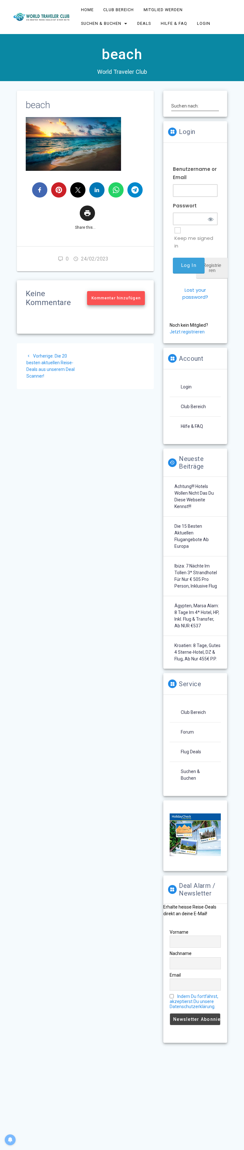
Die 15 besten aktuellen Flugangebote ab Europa (191, 536)
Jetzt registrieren (187, 331)
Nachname (181, 953)
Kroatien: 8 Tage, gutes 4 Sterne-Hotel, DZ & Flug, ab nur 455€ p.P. (197, 652)
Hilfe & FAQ (174, 23)
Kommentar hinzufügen (116, 298)
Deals (144, 23)
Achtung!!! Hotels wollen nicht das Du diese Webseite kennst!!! (194, 496)
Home (87, 9)
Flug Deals (191, 751)
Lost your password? (195, 293)
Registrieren (212, 267)
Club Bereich (119, 9)
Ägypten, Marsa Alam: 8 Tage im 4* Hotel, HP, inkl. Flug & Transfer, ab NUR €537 (196, 615)
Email (175, 975)
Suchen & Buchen (101, 23)
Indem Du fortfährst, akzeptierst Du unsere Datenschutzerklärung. (194, 1001)
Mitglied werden (163, 9)
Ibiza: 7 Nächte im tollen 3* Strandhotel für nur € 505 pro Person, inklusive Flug (195, 576)
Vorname (179, 932)
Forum (187, 732)
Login (203, 23)
